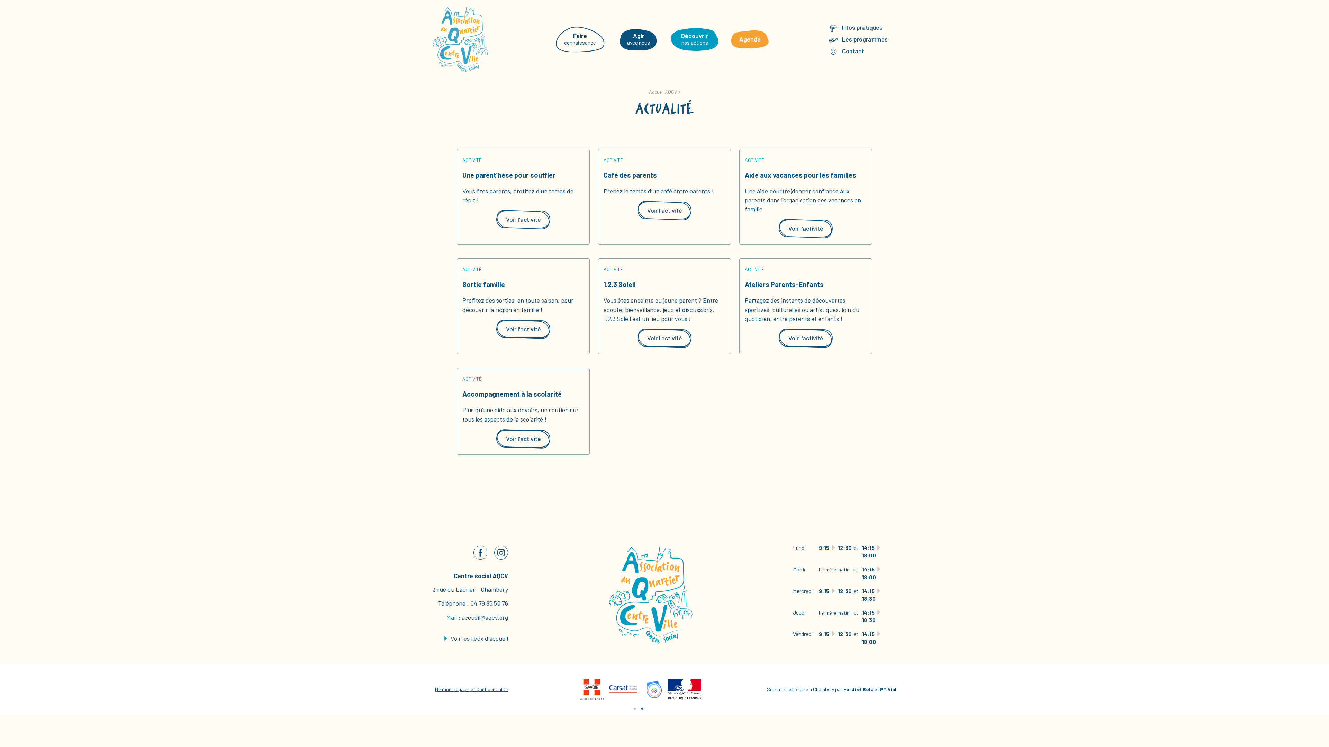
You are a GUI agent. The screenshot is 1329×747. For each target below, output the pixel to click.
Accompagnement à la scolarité (512, 394)
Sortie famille (483, 284)
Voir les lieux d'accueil (478, 638)
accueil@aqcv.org (485, 617)
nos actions (694, 39)
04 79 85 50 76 (489, 603)
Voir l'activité (523, 219)
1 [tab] (634, 708)
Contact (853, 51)
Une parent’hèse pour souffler (508, 175)
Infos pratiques (862, 27)
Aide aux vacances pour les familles (800, 175)
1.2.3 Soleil (620, 284)
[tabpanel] (623, 689)
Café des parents (630, 175)
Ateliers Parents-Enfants (784, 284)
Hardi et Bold (858, 689)
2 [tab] (642, 708)
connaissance (580, 39)
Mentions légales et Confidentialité (471, 689)
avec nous (638, 39)
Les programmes (865, 39)
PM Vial (888, 689)
